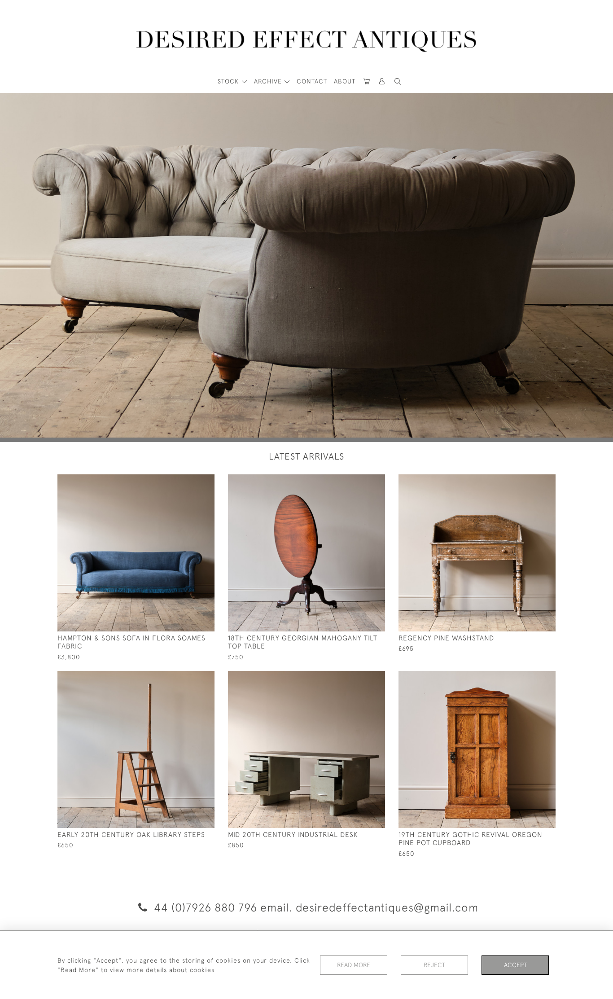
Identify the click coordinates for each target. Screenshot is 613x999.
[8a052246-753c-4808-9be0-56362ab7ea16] (528, 481)
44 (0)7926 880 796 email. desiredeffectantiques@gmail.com (314, 907)
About (344, 81)
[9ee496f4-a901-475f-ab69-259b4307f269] (358, 678)
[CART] (366, 81)
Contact (312, 81)
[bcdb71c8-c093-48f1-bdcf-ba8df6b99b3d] (187, 678)
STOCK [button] (229, 81)
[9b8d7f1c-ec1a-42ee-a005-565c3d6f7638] (528, 678)
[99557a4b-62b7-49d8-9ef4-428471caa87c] (358, 481)
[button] (382, 81)
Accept (515, 964)
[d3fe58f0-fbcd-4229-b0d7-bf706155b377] (187, 481)
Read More (353, 964)
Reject (434, 964)
